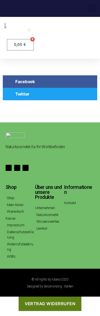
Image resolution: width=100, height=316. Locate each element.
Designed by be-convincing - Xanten (50, 286)
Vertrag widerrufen (50, 303)
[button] (91, 8)
